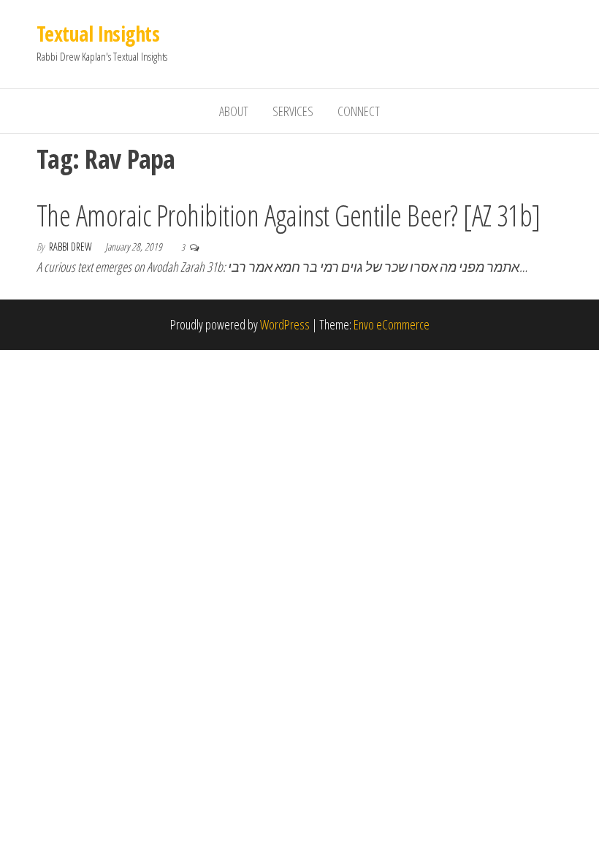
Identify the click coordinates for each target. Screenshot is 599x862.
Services (292, 111)
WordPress (285, 324)
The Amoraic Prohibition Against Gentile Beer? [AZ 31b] (289, 215)
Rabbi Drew (71, 246)
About (233, 111)
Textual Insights (98, 33)
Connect (358, 111)
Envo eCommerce (392, 324)
